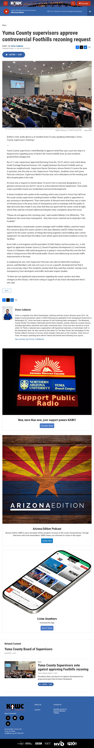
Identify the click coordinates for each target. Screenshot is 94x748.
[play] (6, 11)
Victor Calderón (17, 46)
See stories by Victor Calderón (29, 339)
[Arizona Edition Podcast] (47, 479)
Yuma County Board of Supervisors (29, 649)
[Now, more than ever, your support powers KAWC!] (47, 381)
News (4, 25)
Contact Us (57, 705)
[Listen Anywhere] (47, 582)
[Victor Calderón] (7, 313)
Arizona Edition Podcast (47, 528)
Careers (37, 710)
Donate (84, 3)
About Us (38, 705)
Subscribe (47, 540)
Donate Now (47, 425)
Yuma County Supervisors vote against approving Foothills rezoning (63, 667)
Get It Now (47, 628)
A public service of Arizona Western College (60, 711)
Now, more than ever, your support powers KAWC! (47, 420)
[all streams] (90, 11)
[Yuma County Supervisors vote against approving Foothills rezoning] (20, 669)
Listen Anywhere (47, 618)
